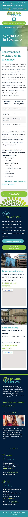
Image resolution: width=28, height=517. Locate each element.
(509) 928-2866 (7, 345)
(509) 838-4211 (7, 283)
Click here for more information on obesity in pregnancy (14, 183)
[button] (14, 19)
